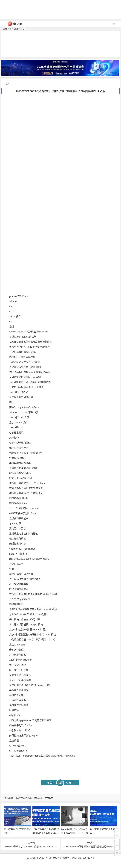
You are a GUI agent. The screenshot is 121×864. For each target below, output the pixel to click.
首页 (5, 29)
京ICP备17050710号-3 (83, 858)
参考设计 (13, 29)
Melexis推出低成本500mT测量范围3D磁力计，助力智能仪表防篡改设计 (74, 833)
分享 (71, 782)
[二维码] (116, 853)
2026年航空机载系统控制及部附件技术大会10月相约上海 (46, 833)
